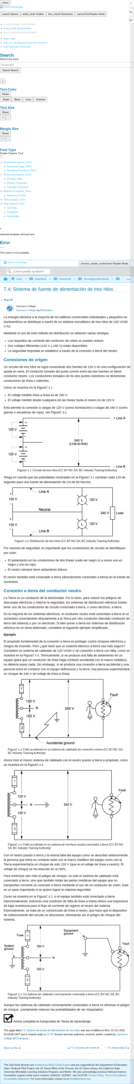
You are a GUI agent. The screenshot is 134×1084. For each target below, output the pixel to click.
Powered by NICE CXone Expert (53, 1064)
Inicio (19, 278)
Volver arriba (11, 1048)
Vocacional (65, 278)
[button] (12, 212)
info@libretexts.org (79, 1078)
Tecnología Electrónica (96, 278)
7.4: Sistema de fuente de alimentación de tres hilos (50, 1030)
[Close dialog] (2, 247)
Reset (5, 94)
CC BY (50, 1034)
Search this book (9, 59)
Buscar (9, 271)
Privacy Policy (96, 1075)
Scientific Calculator (18, 187)
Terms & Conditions (115, 1075)
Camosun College (26, 310)
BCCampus (46, 310)
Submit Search (10, 70)
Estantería (40, 278)
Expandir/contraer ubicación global (129, 278)
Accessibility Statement (16, 1078)
